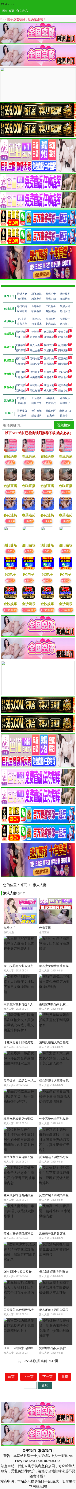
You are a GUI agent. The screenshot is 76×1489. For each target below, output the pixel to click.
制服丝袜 (49, 371)
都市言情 (20, 385)
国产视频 (20, 331)
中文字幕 (63, 331)
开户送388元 (10, 609)
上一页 (28, 1377)
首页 (23, 885)
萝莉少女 (35, 363)
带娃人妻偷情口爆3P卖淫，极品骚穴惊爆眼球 (33, 1233)
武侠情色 (20, 390)
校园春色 (63, 385)
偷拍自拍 (20, 371)
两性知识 (35, 390)
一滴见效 (10, 521)
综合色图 (63, 377)
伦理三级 (20, 337)
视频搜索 (64, 424)
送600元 (10, 551)
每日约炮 (10, 491)
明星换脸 (49, 350)
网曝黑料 (63, 350)
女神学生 (20, 345)
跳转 (45, 1385)
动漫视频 (49, 337)
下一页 (47, 1377)
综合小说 (63, 390)
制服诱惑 (63, 363)
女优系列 (35, 337)
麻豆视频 (49, 331)
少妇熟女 (63, 371)
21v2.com (7, 4)
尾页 (64, 1377)
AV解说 (35, 331)
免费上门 (10, 462)
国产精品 (20, 358)
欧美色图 (35, 377)
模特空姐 (49, 345)
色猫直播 (45, 927)
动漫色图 (49, 377)
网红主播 (35, 350)
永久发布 (22, 10)
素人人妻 (35, 345)
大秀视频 (49, 363)
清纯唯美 (35, 371)
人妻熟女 (20, 363)
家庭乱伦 (35, 385)
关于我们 (29, 1450)
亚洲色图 (20, 377)
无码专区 (35, 358)
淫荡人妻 (49, 385)
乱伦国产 (63, 345)
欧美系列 (63, 337)
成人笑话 (49, 390)
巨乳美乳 (63, 358)
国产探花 (20, 350)
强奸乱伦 (49, 358)
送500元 (10, 580)
